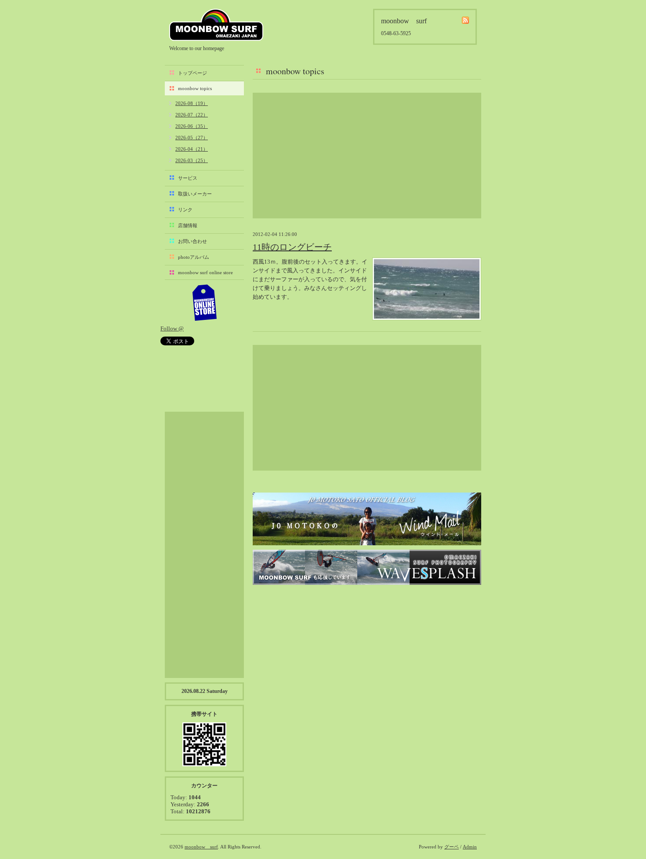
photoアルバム (193, 257)
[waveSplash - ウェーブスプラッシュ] (367, 567)
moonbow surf (216, 25)
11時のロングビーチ (292, 247)
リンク (185, 209)
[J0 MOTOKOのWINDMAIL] (367, 519)
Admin (470, 846)
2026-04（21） (191, 149)
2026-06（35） (191, 126)
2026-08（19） (191, 103)
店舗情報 (187, 225)
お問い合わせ (192, 241)
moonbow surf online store (205, 272)
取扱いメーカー (195, 193)
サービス (187, 178)
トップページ (192, 73)
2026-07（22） (191, 114)
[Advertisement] (367, 155)
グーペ (451, 846)
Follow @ (172, 328)
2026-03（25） (191, 160)
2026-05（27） (191, 137)
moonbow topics (195, 88)
